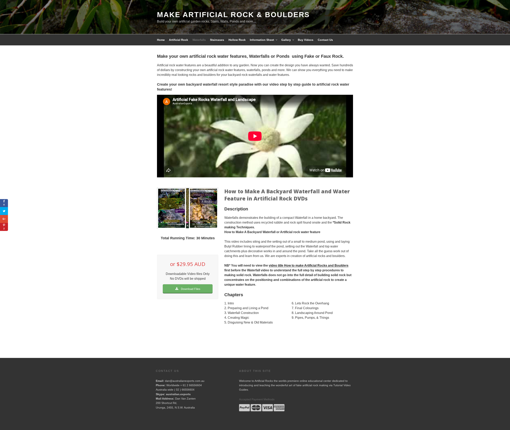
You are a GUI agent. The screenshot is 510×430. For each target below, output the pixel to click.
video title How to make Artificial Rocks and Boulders (308, 265)
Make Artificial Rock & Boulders (233, 15)
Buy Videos (305, 39)
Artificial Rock (178, 39)
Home (161, 39)
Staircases (217, 39)
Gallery (286, 39)
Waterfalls (199, 39)
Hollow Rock (237, 39)
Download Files (190, 288)
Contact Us (325, 39)
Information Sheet (262, 39)
